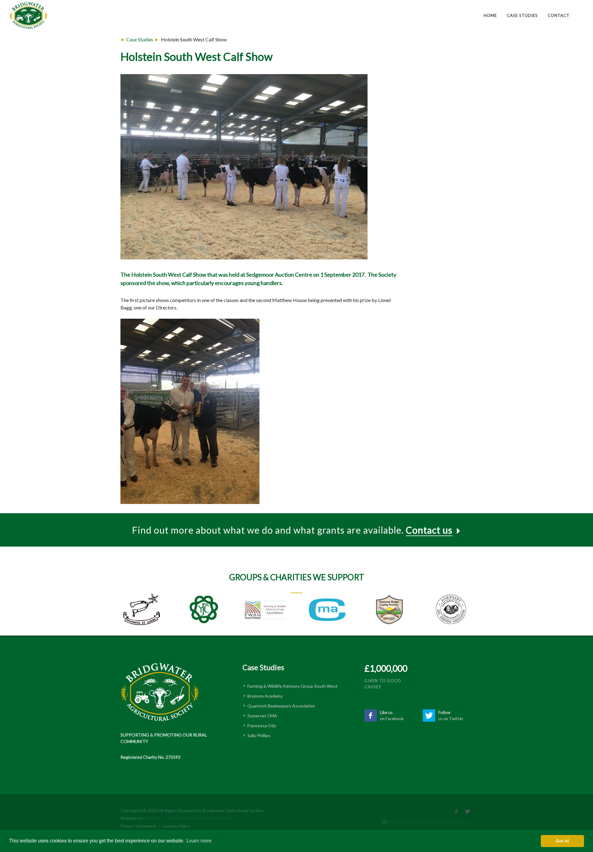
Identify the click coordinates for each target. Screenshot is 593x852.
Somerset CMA (262, 715)
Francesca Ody (261, 725)
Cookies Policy (176, 826)
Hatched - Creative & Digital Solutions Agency (188, 818)
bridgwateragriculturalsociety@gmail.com (427, 822)
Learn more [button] (199, 840)
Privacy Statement (138, 826)
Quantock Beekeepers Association (281, 705)
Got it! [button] (562, 840)
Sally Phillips (259, 735)
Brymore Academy (265, 696)
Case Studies (139, 39)
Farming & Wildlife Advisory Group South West (292, 686)
